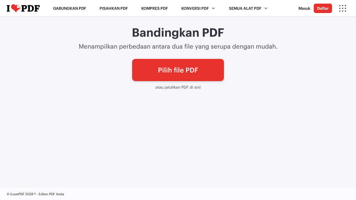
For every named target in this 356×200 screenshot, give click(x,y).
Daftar (323, 8)
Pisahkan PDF (114, 8)
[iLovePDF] (23, 8)
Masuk (304, 8)
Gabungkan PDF (69, 8)
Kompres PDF (154, 8)
